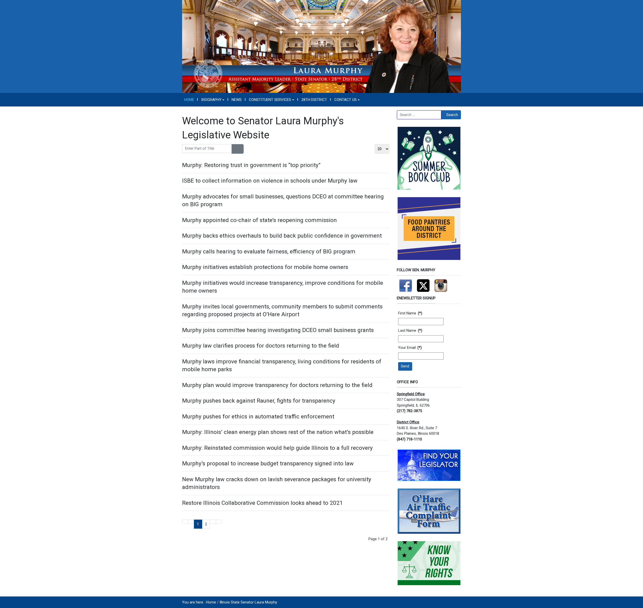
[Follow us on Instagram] (441, 283)
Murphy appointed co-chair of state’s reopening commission (259, 220)
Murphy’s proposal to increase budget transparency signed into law (268, 463)
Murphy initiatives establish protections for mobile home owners (265, 267)
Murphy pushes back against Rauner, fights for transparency (258, 400)
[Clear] (240, 149)
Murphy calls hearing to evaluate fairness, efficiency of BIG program (268, 251)
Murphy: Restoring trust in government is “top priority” (251, 165)
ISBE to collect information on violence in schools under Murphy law (269, 180)
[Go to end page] (219, 522)
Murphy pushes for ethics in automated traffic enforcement (258, 416)
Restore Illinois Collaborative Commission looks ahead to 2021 (262, 503)
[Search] (235, 149)
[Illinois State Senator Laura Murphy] (321, 46)
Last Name (410, 330)
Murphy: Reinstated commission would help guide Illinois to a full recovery (277, 448)
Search (452, 115)
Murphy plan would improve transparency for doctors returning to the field (277, 385)
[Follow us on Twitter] (423, 283)
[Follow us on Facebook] (405, 283)
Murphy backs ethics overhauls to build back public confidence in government (282, 235)
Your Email (410, 347)
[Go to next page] (213, 522)
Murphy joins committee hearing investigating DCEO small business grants (278, 330)
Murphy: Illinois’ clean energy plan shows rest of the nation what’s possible (277, 432)
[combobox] (419, 114)
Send (405, 366)
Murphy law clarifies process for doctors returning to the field (260, 345)
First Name (410, 313)
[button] (212, 99)
